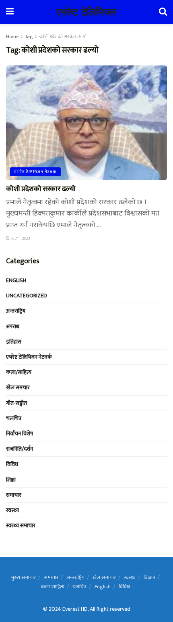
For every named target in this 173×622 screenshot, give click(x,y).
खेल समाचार (104, 577)
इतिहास (13, 341)
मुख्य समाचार (23, 577)
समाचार (13, 495)
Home (12, 37)
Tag (29, 37)
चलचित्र (13, 418)
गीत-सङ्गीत (16, 403)
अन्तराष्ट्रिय (15, 310)
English (16, 280)
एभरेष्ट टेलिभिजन (86, 12)
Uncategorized (26, 295)
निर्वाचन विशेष (19, 433)
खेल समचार (18, 387)
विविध (12, 464)
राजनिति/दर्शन (19, 448)
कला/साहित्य (18, 372)
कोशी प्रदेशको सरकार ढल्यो (62, 37)
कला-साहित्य (52, 586)
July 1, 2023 (20, 238)
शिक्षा (11, 479)
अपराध (12, 326)
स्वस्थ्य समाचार (20, 525)
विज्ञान (149, 577)
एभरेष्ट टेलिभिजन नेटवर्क (35, 172)
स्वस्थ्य (12, 510)
